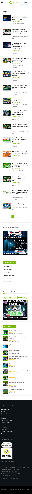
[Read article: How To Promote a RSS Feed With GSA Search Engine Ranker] (7, 154)
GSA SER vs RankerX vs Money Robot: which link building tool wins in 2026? (20, 192)
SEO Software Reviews (9, 281)
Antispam (3, 411)
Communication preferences (8, 416)
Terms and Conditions (6, 433)
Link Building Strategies (10, 275)
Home (4, 9)
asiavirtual (4, 477)
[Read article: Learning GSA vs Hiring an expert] (7, 206)
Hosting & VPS (7, 272)
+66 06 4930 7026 (6, 475)
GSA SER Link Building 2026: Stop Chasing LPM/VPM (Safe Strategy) (20, 73)
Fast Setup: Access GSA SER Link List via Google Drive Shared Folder (20, 126)
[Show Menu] (2, 2)
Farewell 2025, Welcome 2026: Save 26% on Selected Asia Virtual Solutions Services (19, 87)
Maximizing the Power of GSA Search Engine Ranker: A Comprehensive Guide (19, 112)
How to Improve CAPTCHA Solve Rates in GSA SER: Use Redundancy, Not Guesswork (20, 60)
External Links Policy (6, 422)
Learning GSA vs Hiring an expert (20, 204)
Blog (8, 9)
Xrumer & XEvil (8, 284)
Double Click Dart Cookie (7, 420)
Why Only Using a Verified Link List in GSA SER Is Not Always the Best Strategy (19, 31)
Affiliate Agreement (5, 409)
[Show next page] (19, 216)
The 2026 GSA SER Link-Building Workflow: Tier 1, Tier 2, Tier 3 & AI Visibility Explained (20, 17)
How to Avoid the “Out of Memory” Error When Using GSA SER (20, 139)
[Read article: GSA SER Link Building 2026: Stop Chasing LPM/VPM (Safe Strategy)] (7, 74)
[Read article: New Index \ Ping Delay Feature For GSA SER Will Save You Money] (7, 179)
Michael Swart (16, 21)
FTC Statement (4, 427)
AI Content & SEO (8, 266)
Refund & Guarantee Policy (7, 431)
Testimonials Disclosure (7, 436)
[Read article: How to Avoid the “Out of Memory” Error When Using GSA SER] (7, 140)
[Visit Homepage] (17, 2)
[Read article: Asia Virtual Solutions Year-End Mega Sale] (7, 101)
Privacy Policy (4, 429)
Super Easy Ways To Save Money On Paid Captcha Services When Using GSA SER (20, 165)
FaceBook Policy (5, 425)
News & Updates (8, 278)
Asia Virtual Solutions (6, 413)
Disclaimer (3, 418)
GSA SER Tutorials (8, 269)
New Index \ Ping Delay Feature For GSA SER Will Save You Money (20, 178)
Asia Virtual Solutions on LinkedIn (11, 478)
